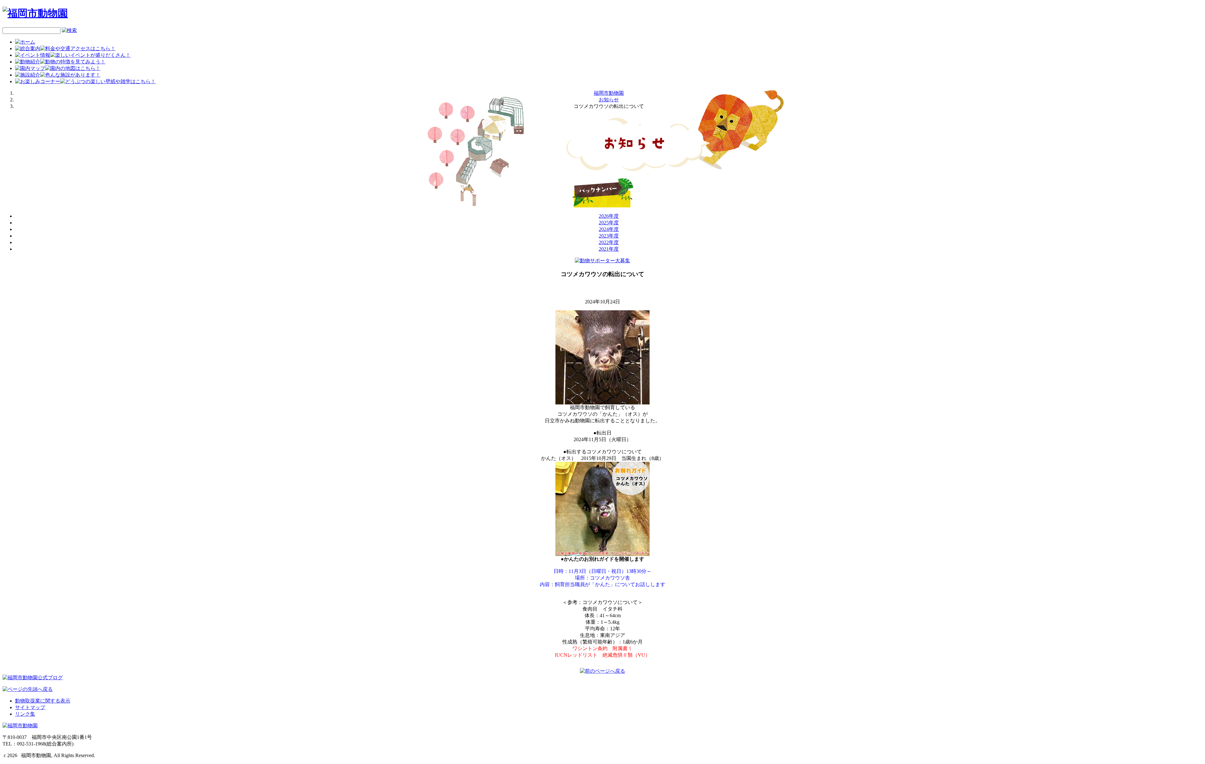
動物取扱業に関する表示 (42, 700)
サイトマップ (30, 707)
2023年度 (609, 235)
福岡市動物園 (609, 93)
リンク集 (25, 714)
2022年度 (609, 242)
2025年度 (609, 222)
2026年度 (609, 216)
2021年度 (609, 249)
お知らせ (609, 99)
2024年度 (609, 229)
